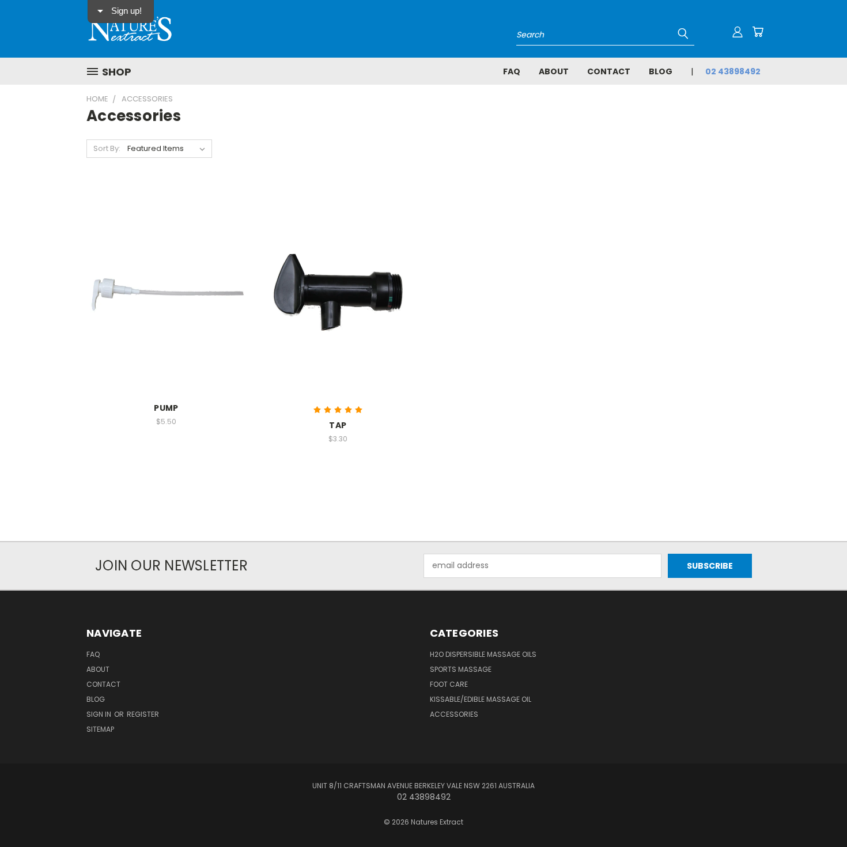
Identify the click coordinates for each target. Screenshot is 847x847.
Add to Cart (166, 311)
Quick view (166, 267)
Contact (608, 71)
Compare (162, 289)
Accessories (454, 714)
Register (143, 714)
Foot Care (449, 684)
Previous (817, 811)
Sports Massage (460, 669)
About (554, 71)
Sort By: (106, 148)
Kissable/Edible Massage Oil (480, 699)
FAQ (511, 71)
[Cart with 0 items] (757, 31)
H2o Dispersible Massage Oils (483, 654)
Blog (660, 71)
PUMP (166, 408)
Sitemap (100, 729)
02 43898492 (733, 71)
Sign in (99, 714)
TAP (337, 425)
